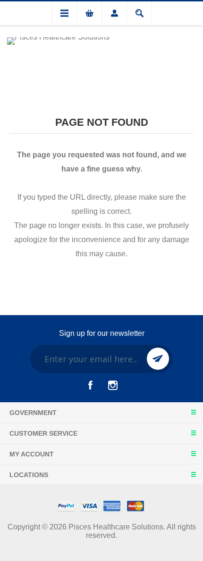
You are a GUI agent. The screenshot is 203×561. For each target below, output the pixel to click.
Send (158, 359)
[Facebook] (90, 385)
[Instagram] (112, 385)
